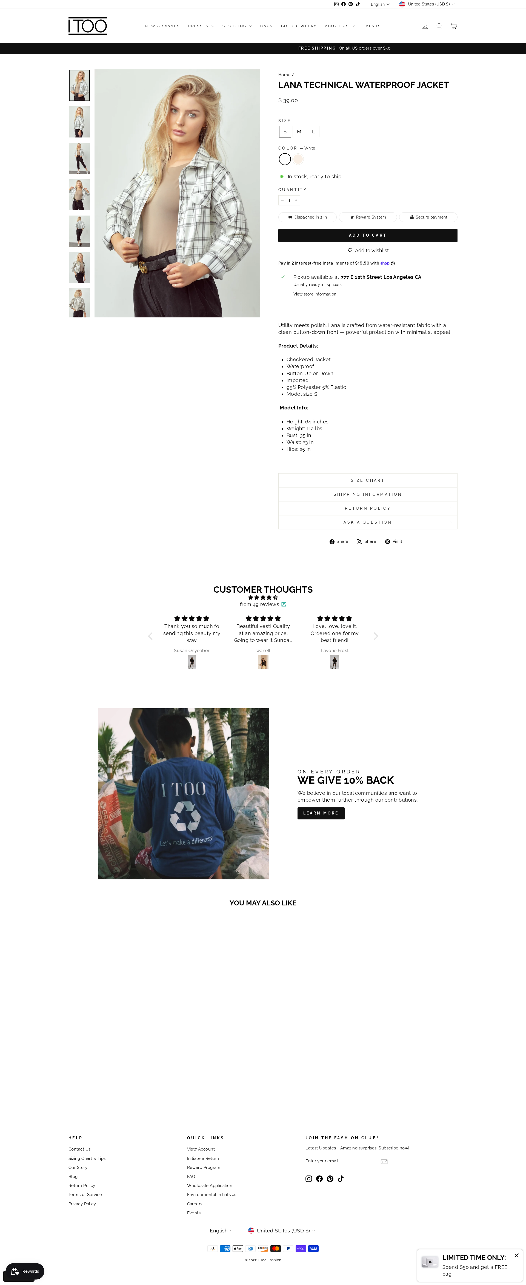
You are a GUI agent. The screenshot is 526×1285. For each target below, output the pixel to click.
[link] (470, 1265)
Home (284, 74)
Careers (194, 1203)
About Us (337, 26)
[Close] (516, 1256)
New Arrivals (162, 26)
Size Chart (368, 480)
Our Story (77, 1167)
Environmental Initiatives (211, 1194)
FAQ (191, 1176)
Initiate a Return (203, 1158)
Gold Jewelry (299, 26)
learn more (321, 813)
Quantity (292, 189)
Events (372, 26)
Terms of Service (85, 1194)
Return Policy (368, 508)
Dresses (199, 26)
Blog (73, 1176)
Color (296, 148)
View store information (314, 294)
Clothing (235, 26)
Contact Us (79, 1149)
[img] (263, 597)
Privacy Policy (82, 1203)
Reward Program (204, 1167)
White (284, 159)
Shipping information (368, 494)
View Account (201, 1149)
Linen (298, 159)
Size (284, 120)
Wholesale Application (209, 1185)
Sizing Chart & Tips (87, 1158)
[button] (151, 636)
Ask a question (368, 522)
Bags (266, 26)
